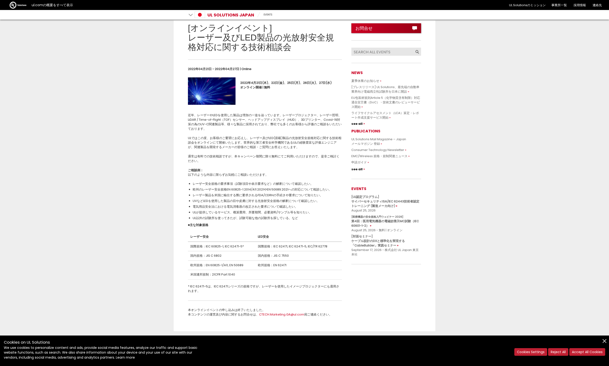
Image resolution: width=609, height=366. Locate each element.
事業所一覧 (559, 5)
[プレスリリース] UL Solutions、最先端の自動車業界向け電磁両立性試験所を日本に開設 (385, 89)
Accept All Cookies (587, 352)
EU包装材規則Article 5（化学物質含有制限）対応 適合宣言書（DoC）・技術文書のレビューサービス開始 (387, 102)
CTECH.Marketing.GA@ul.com (281, 314)
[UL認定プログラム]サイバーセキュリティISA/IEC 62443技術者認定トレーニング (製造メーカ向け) (385, 201)
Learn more (125, 357)
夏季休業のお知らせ (365, 81)
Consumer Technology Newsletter (377, 150)
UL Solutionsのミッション (527, 5)
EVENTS (268, 14)
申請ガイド (359, 162)
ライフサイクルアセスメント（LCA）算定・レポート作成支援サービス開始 (385, 115)
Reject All (558, 352)
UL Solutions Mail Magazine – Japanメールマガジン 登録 (378, 141)
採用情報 (580, 5)
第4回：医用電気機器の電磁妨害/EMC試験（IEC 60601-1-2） (385, 221)
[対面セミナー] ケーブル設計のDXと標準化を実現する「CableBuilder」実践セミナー (378, 241)
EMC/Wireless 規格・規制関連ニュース (379, 156)
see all (357, 123)
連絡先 (597, 5)
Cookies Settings (531, 352)
